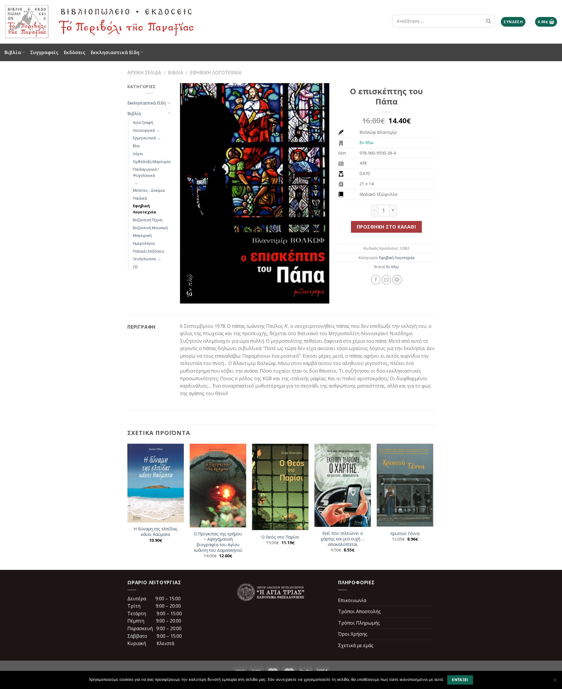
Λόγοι (138, 153)
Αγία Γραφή (143, 122)
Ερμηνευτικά (144, 137)
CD (135, 266)
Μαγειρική (142, 235)
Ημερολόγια (144, 243)
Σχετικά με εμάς (355, 645)
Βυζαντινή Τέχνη (147, 219)
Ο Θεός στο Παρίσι (280, 537)
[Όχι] (555, 681)
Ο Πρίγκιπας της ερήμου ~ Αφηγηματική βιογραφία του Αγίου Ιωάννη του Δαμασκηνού (218, 542)
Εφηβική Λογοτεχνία (215, 72)
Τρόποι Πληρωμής (359, 623)
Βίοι (136, 145)
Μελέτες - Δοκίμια (149, 190)
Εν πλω (366, 142)
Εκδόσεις (74, 52)
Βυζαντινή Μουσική (150, 227)
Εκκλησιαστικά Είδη (115, 52)
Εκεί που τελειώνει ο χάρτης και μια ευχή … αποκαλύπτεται (343, 539)
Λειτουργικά (144, 130)
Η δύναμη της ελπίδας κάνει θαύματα (155, 531)
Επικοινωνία (352, 600)
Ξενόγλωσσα (144, 258)
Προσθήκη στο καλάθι (386, 227)
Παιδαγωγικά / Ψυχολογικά (146, 172)
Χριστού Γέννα (404, 533)
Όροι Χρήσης (352, 634)
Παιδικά (140, 198)
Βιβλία (12, 52)
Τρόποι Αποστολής (359, 611)
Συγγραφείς (44, 52)
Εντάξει (460, 680)
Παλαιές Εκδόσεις (148, 251)
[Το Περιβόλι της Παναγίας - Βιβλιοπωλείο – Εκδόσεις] (99, 21)
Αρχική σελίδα (144, 72)
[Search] (488, 21)
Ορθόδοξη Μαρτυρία (151, 161)
